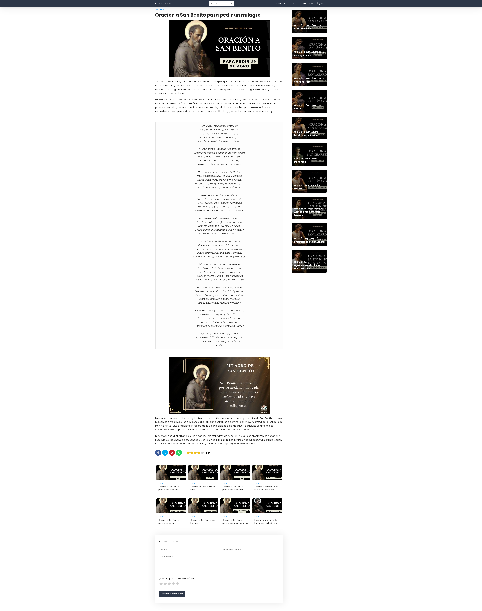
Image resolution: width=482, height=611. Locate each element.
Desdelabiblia (163, 3)
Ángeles (320, 3)
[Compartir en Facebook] (158, 453)
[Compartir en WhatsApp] (179, 453)
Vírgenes (278, 3)
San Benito (159, 10)
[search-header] (230, 3)
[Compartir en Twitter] (165, 453)
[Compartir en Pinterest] (172, 453)
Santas (306, 3)
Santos (293, 3)
